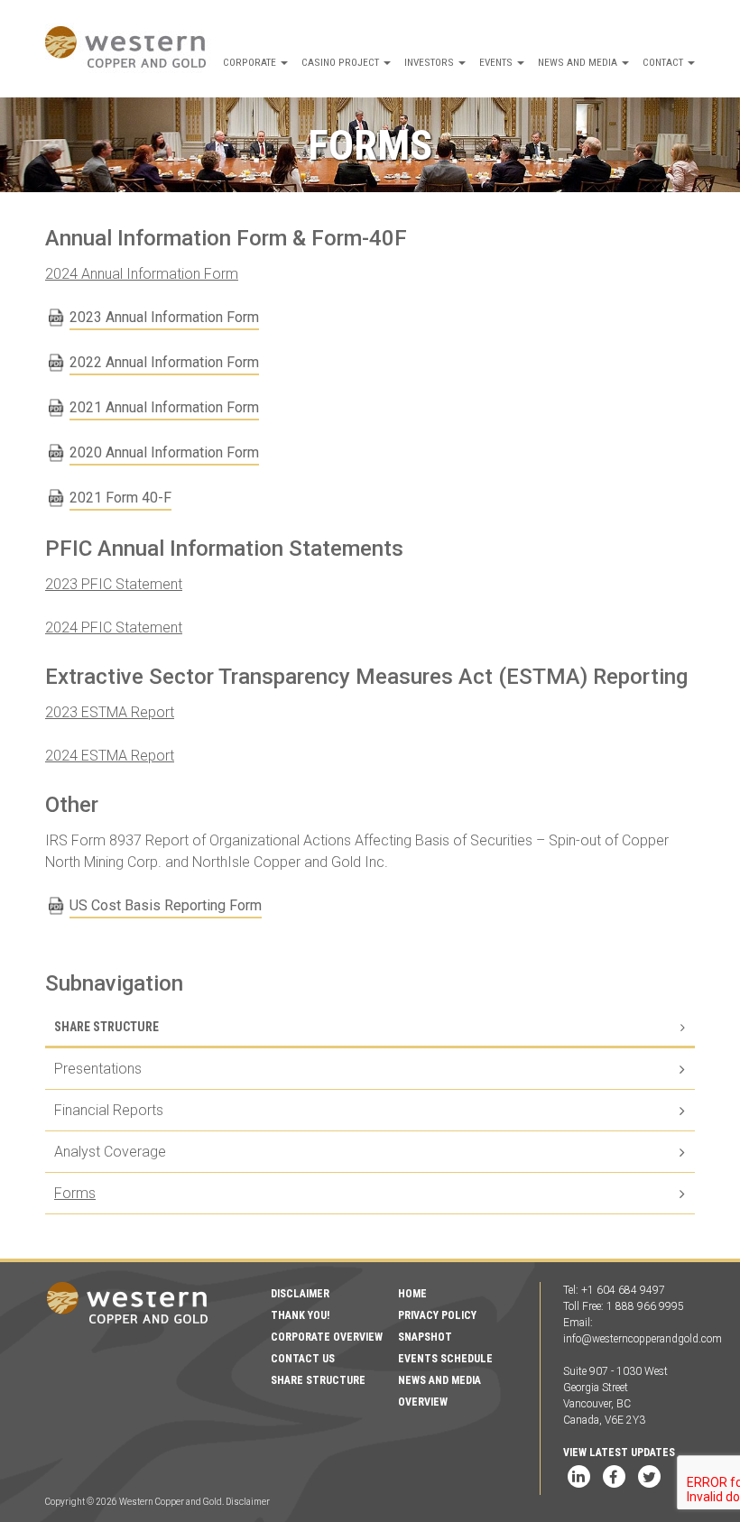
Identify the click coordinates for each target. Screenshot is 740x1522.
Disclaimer (300, 1293)
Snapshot (425, 1337)
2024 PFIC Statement (113, 627)
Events (497, 62)
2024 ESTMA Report (109, 755)
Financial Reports (108, 1110)
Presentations (98, 1068)
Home (412, 1293)
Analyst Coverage (110, 1151)
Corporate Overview (327, 1337)
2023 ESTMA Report (109, 712)
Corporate (251, 62)
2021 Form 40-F (120, 497)
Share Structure (106, 1026)
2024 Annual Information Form (141, 273)
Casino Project (341, 62)
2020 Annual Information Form (164, 452)
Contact (664, 62)
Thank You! (300, 1315)
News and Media (579, 62)
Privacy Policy (437, 1315)
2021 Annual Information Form (164, 407)
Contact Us (303, 1358)
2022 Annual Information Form (164, 362)
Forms (75, 1193)
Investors (430, 62)
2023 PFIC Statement (113, 584)
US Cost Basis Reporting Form (165, 905)
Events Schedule (445, 1358)
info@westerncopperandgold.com (642, 1339)
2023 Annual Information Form (164, 317)
